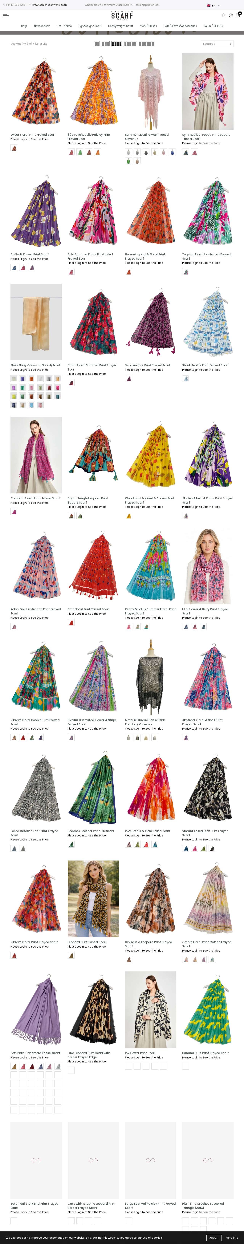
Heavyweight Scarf (120, 26)
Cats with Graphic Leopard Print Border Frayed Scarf (92, 1206)
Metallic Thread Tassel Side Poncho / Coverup (145, 722)
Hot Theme (64, 26)
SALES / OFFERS (213, 26)
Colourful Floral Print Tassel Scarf (35, 498)
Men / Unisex (148, 26)
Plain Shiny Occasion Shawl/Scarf (35, 365)
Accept (214, 1237)
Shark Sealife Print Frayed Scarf (205, 365)
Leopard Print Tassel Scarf (87, 942)
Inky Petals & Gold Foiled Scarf (147, 831)
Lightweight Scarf (90, 26)
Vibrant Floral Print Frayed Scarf (34, 942)
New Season (42, 26)
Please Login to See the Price (29, 139)
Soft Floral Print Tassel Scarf (88, 609)
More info (232, 1238)
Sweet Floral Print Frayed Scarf (32, 135)
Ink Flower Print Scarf (140, 1053)
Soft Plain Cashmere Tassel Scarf (35, 1053)
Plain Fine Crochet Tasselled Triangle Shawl (203, 1206)
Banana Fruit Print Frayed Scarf (205, 1053)
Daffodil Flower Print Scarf (29, 254)
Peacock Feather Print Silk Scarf (91, 831)
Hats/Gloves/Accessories (180, 26)
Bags (24, 26)
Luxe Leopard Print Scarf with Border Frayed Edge (89, 1055)
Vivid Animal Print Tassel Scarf (147, 365)
